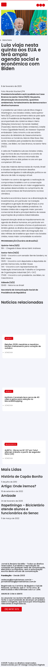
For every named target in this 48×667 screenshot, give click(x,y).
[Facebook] (37, 5)
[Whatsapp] (43, 5)
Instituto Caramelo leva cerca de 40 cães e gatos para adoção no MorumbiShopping (22, 399)
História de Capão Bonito (22, 476)
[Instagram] (40, 5)
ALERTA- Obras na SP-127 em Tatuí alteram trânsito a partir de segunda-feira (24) (23, 452)
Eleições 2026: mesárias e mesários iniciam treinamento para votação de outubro (23, 346)
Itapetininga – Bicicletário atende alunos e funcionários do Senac (22, 509)
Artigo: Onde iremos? (19, 486)
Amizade (8, 495)
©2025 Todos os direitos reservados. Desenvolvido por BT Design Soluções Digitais (23, 664)
